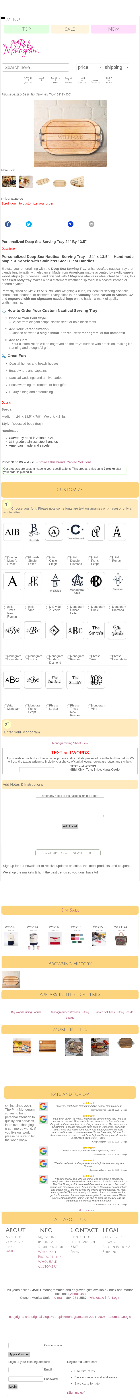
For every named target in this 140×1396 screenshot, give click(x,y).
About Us (14, 1237)
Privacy (109, 1242)
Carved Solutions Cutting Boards (113, 1012)
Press (74, 1252)
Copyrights (112, 1237)
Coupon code (53, 1345)
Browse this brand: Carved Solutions (65, 462)
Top (26, 29)
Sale (70, 29)
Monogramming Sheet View (70, 743)
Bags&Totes (42, 80)
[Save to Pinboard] (70, 226)
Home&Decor (82, 80)
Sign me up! (76, 1392)
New (113, 29)
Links (10, 1247)
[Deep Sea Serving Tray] (9, 186)
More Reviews (86, 1210)
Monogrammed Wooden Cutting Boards (70, 1014)
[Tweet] (29, 226)
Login (10, 1250)
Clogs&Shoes (68, 80)
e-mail (58, 1297)
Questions (47, 1237)
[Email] (91, 226)
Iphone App (47, 1242)
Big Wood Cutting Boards (26, 1012)
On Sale (70, 910)
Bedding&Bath (55, 80)
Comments (15, 1242)
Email (48, 1369)
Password (51, 1379)
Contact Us (80, 1237)
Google (125, 1317)
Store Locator (50, 1247)
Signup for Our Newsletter (68, 853)
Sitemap (114, 1317)
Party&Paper (109, 80)
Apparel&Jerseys (28, 80)
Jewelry (95, 81)
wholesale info (100, 1297)
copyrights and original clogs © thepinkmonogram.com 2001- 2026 (57, 1317)
